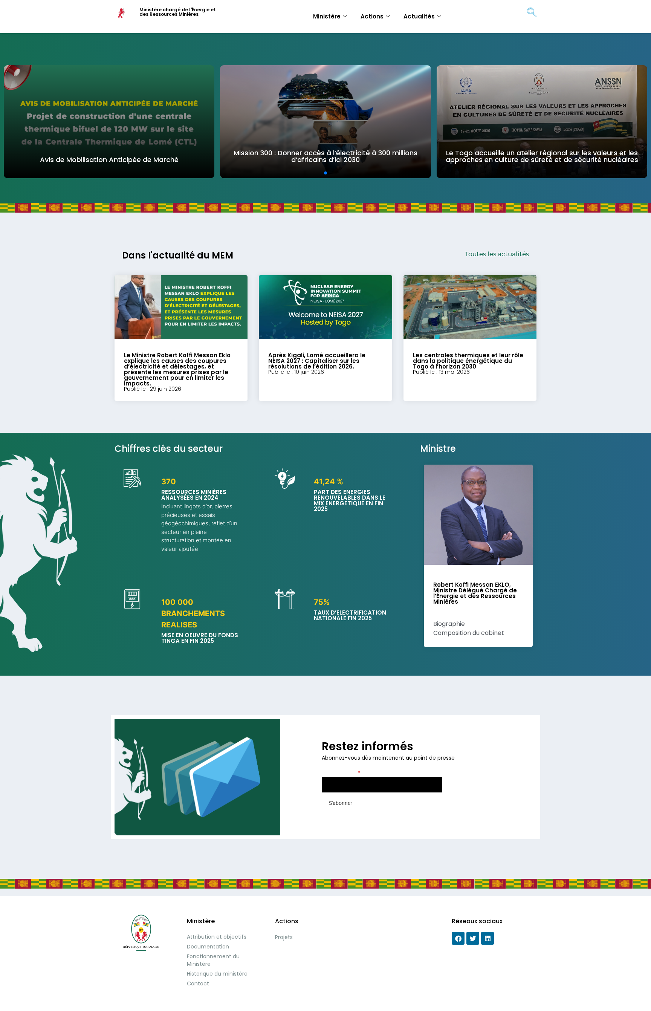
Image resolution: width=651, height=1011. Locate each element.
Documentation (208, 946)
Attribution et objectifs (216, 937)
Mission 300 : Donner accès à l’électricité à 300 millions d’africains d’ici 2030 (325, 156)
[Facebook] (458, 938)
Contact (198, 983)
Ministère (327, 16)
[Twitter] (472, 938)
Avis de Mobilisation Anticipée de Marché (109, 159)
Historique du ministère (217, 973)
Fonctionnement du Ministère (213, 960)
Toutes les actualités (497, 254)
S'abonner (340, 803)
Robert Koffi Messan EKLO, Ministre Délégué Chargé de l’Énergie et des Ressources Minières (475, 593)
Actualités (419, 16)
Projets (284, 937)
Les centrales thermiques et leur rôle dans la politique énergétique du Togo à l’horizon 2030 (468, 360)
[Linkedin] (487, 938)
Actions (372, 16)
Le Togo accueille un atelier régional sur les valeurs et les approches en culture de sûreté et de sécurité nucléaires (542, 156)
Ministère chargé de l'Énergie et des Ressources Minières (177, 11)
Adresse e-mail (341, 772)
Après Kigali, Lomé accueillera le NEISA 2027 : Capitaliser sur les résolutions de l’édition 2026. (316, 360)
